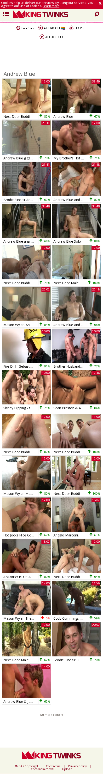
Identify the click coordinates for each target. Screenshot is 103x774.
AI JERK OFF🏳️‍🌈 (54, 28)
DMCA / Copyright (26, 766)
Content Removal (42, 769)
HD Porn (80, 28)
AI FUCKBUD (53, 37)
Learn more (51, 6)
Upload (67, 769)
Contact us (53, 766)
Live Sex (27, 28)
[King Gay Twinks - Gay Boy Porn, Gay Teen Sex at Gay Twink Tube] (55, 15)
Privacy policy (77, 766)
